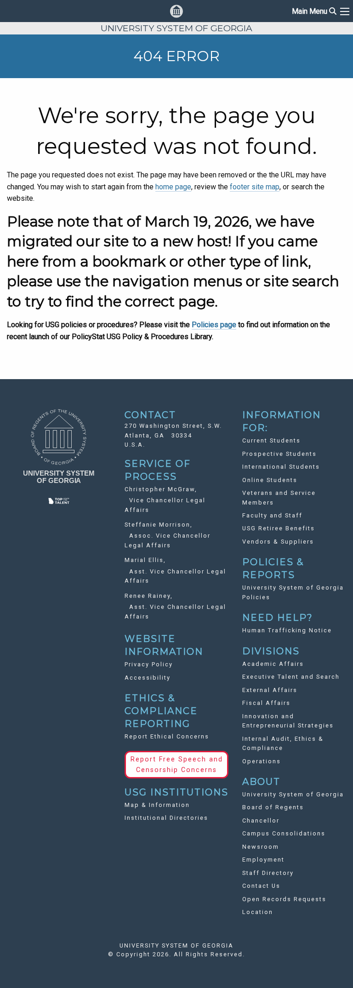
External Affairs (269, 690)
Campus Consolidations (283, 833)
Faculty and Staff (272, 515)
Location (257, 912)
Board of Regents (273, 807)
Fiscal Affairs (266, 702)
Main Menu (314, 11)
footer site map (254, 186)
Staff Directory (268, 872)
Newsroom (260, 846)
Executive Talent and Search (291, 676)
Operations (261, 761)
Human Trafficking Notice (287, 630)
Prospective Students (279, 453)
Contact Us (261, 885)
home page (173, 186)
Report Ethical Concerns (167, 736)
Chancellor (260, 820)
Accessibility (148, 677)
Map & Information (157, 804)
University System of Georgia (293, 794)
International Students (281, 466)
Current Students (271, 440)
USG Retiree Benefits (278, 528)
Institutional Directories (166, 817)
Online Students (269, 480)
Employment (263, 859)
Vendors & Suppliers (278, 541)
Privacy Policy (149, 664)
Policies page (214, 324)
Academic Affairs (273, 663)
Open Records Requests (284, 899)
